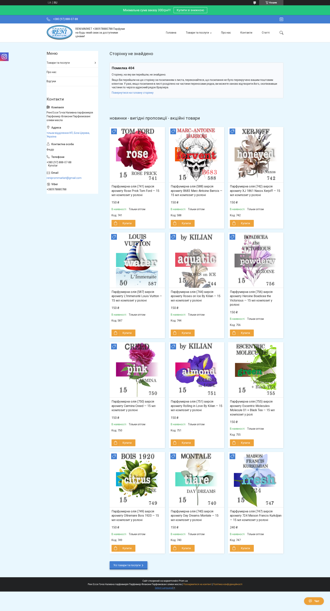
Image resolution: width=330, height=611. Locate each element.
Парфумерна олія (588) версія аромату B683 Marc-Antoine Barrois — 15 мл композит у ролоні (196, 191)
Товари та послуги (197, 32)
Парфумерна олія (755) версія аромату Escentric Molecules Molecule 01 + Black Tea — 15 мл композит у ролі (252, 408)
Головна (171, 32)
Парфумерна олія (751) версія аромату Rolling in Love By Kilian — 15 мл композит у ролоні (196, 406)
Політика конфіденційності (227, 584)
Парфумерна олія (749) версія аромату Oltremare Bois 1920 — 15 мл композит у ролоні (135, 516)
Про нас (226, 32)
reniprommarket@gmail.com (64, 177)
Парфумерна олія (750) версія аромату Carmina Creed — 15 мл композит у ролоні (133, 406)
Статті (266, 32)
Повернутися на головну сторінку (133, 92)
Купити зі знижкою (190, 10)
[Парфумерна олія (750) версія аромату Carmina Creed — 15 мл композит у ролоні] (137, 369)
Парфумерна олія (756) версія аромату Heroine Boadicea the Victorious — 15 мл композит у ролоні (251, 298)
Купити (127, 223)
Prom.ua (183, 581)
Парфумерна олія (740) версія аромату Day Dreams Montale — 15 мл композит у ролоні (194, 516)
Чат (316, 601)
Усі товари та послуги (127, 565)
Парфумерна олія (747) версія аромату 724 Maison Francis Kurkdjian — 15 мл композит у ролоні (255, 516)
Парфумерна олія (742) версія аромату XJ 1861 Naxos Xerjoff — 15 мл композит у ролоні (255, 191)
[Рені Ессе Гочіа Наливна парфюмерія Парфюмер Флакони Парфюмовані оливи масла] (60, 32)
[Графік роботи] (281, 19)
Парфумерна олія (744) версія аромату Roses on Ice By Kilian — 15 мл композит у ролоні (195, 296)
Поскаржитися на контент (197, 584)
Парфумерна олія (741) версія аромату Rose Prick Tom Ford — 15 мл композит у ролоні (135, 191)
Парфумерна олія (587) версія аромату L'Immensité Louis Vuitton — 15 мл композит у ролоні (137, 296)
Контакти (246, 32)
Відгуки (51, 81)
